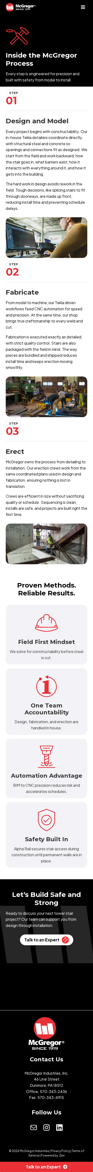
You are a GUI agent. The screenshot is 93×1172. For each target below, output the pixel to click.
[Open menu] (82, 7)
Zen (62, 1155)
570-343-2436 (53, 1091)
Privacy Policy (60, 1151)
